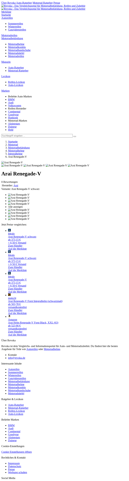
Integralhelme (15, 153)
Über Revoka (8, 2)
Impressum (14, 463)
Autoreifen (7, 17)
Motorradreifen (9, 35)
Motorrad (13, 144)
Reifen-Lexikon (16, 82)
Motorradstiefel (16, 53)
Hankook (13, 117)
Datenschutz (14, 466)
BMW (11, 99)
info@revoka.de (16, 357)
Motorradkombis (17, 47)
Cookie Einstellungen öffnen (16, 451)
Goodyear (13, 114)
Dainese (12, 126)
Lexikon (5, 76)
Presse (56, 2)
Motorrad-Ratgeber (18, 70)
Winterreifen (14, 26)
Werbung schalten (17, 472)
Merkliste (6, 11)
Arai (15, 185)
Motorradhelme (16, 44)
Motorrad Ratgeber (43, 2)
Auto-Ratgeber (24, 2)
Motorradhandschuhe (19, 50)
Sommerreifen (15, 23)
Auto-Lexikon (15, 85)
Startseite (6, 14)
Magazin (6, 61)
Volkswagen (14, 105)
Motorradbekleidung (12, 38)
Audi (10, 102)
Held (10, 129)
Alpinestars (14, 123)
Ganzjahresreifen (17, 29)
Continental (14, 111)
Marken (5, 90)
